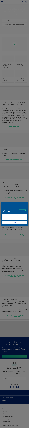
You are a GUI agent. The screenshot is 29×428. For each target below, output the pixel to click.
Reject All (15, 222)
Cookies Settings (14, 215)
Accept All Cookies (14, 218)
